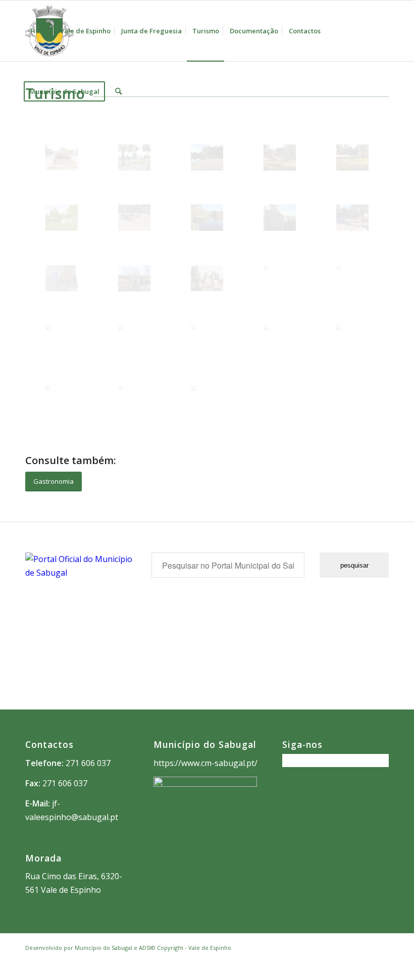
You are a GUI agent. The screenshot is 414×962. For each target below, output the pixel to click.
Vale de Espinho (209, 947)
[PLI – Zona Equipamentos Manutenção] (279, 278)
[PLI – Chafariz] (352, 338)
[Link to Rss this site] (381, 946)
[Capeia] (134, 217)
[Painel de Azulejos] (61, 278)
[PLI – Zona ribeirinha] (134, 338)
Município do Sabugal (103, 947)
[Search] (118, 91)
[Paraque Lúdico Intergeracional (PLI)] (61, 399)
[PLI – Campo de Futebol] (207, 338)
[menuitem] (40, 31)
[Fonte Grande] (352, 217)
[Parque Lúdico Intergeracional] (207, 399)
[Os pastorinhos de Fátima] (207, 278)
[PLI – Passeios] (134, 399)
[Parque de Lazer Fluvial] (207, 157)
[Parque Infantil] (134, 157)
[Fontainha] (279, 217)
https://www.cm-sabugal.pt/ (205, 763)
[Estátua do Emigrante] (61, 217)
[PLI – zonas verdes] (352, 278)
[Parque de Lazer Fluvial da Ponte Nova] (352, 157)
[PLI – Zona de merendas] (61, 338)
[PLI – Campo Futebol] (279, 338)
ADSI (145, 947)
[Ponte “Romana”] (134, 278)
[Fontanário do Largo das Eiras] (61, 157)
